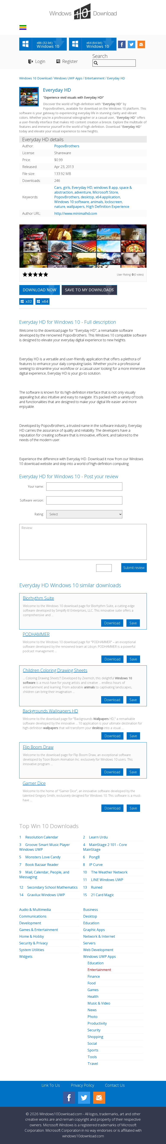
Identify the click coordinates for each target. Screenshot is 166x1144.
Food (92, 983)
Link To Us (51, 1085)
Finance (94, 976)
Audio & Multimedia (35, 909)
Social (92, 1043)
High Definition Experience (107, 206)
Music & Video (99, 1003)
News (92, 1010)
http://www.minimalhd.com (75, 213)
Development (30, 923)
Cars (58, 187)
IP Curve (96, 864)
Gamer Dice (34, 783)
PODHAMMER (36, 634)
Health (93, 996)
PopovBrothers (66, 197)
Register (70, 61)
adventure (82, 192)
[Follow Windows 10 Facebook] (122, 44)
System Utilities (31, 949)
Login (40, 61)
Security (94, 1030)
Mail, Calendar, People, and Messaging (44, 874)
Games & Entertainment (38, 929)
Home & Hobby (31, 936)
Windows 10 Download (35, 78)
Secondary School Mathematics (52, 887)
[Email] (99, 1097)
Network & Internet (99, 936)
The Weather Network (109, 872)
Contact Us (115, 1085)
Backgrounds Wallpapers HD (50, 711)
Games (93, 989)
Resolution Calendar (41, 837)
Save (133, 623)
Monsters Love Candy (43, 857)
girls (66, 187)
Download (112, 623)
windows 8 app (106, 187)
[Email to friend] (141, 44)
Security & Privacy (33, 943)
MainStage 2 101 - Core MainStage (105, 847)
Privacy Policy (82, 1085)
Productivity (97, 1023)
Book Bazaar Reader (42, 864)
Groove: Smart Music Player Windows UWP (44, 847)
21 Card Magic (102, 894)
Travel (93, 1063)
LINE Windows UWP (107, 879)
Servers (89, 943)
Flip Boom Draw (38, 747)
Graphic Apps (94, 929)
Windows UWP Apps (68, 78)
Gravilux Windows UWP (46, 894)
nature (59, 206)
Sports (93, 1050)
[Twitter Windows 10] (84, 1097)
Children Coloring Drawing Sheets (55, 670)
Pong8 (94, 857)
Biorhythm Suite (38, 598)
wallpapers (76, 206)
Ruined (96, 887)
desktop (87, 197)
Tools (92, 1056)
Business (90, 909)
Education (91, 923)
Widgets (25, 956)
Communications (32, 916)
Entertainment (95, 78)
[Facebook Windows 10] (69, 1097)
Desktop (90, 916)
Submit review (134, 567)
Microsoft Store (105, 192)
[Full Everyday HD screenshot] (83, 246)
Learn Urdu (98, 837)
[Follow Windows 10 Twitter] (132, 44)
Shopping (95, 1036)
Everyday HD (116, 78)
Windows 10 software (71, 201)
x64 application (108, 197)
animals (97, 201)
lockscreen (113, 201)
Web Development (98, 949)
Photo (92, 1016)
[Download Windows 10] (83, 11)
